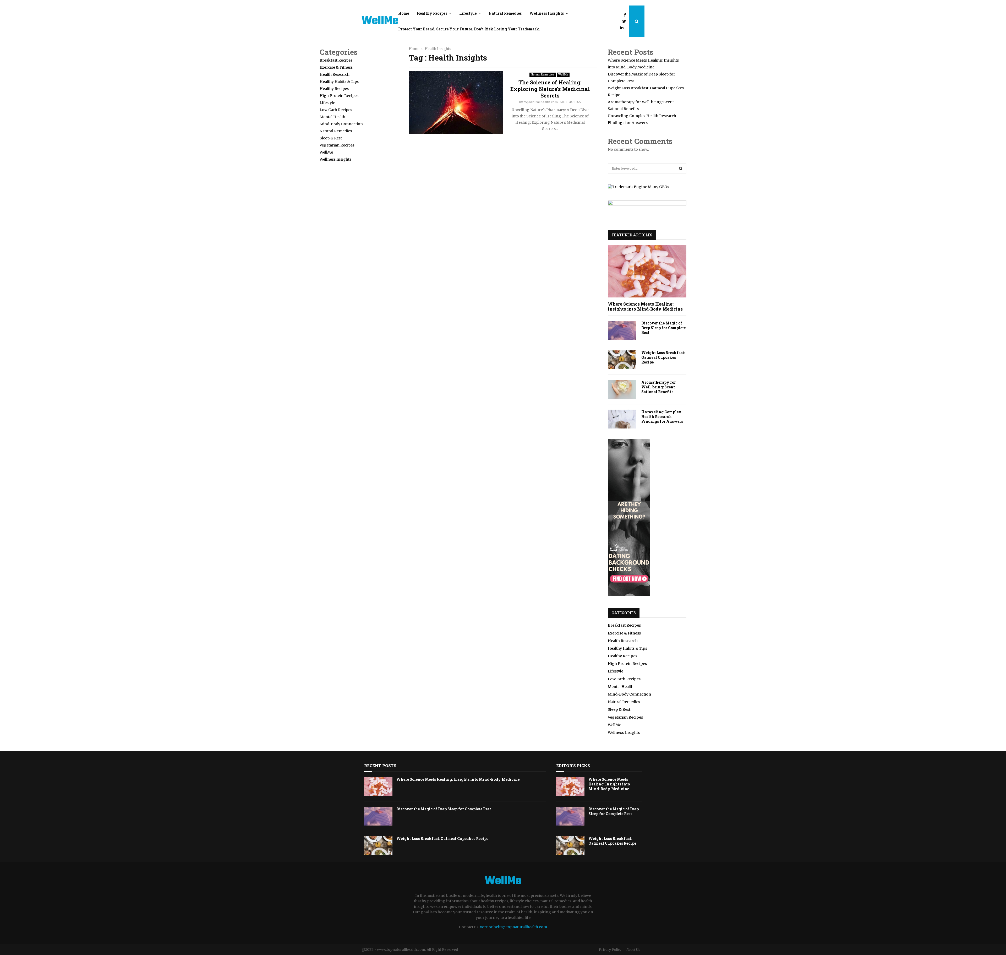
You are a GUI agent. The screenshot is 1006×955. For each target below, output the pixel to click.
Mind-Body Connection (341, 124)
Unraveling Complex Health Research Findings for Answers (662, 416)
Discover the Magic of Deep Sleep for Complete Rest (663, 328)
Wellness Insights (546, 13)
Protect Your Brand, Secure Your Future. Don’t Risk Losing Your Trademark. (469, 28)
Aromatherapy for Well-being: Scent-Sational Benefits (658, 387)
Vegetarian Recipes (337, 145)
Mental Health (332, 117)
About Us (633, 950)
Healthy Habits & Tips (339, 81)
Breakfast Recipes (336, 60)
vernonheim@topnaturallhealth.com (513, 927)
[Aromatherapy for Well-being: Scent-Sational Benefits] (622, 389)
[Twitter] (625, 21)
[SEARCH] (680, 168)
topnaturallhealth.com (541, 102)
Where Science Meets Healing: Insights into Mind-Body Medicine (645, 306)
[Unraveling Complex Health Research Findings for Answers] (622, 419)
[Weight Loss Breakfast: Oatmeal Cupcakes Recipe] (622, 359)
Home (403, 13)
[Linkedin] (623, 27)
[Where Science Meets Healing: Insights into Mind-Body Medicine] (647, 271)
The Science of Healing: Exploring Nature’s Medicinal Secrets (550, 89)
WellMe (380, 21)
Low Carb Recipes (336, 109)
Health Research (334, 74)
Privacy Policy (610, 950)
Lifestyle (468, 13)
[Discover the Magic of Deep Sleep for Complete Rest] (622, 330)
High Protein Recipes (339, 95)
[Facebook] (626, 15)
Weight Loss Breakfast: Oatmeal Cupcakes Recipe (663, 357)
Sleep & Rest (331, 138)
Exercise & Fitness (336, 67)
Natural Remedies (505, 13)
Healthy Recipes (432, 13)
